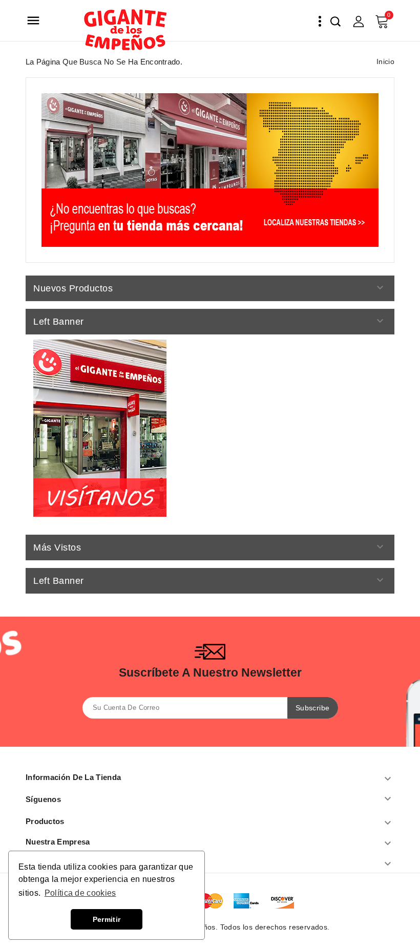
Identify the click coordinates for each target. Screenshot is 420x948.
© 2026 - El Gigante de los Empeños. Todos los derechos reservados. (209, 927)
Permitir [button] (106, 919)
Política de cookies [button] (80, 893)
